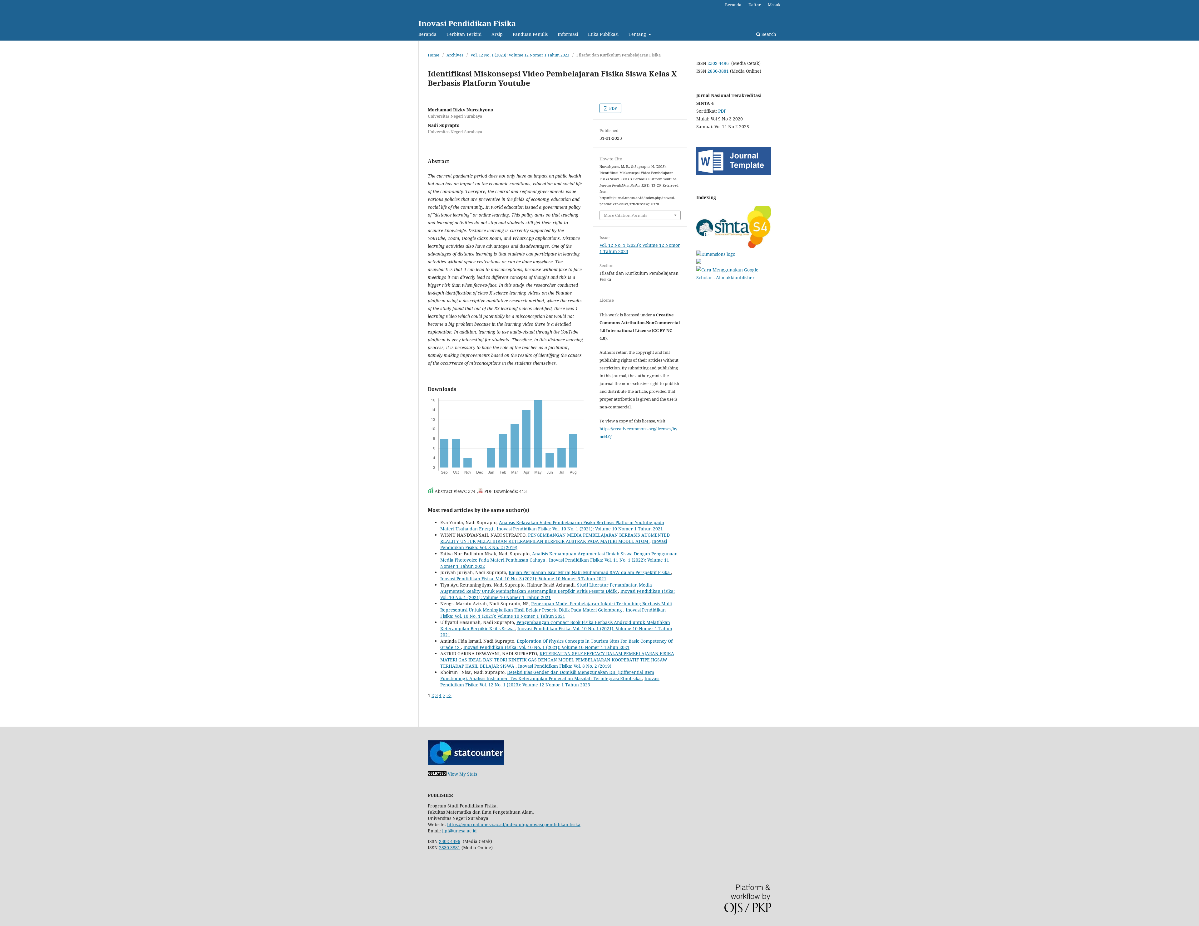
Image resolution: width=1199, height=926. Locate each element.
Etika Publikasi (603, 34)
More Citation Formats (625, 215)
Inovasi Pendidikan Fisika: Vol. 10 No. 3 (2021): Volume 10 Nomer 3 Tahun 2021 (523, 579)
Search (768, 34)
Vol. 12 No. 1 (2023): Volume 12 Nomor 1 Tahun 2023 (520, 55)
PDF (612, 108)
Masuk (774, 4)
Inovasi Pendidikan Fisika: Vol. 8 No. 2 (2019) (564, 666)
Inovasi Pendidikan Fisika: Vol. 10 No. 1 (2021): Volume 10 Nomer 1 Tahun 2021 (580, 529)
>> (449, 695)
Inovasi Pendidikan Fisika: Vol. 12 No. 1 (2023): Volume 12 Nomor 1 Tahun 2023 (549, 681)
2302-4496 (718, 63)
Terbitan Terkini (464, 34)
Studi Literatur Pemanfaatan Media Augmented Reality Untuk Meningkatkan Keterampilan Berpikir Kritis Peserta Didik (546, 588)
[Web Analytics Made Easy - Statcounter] (437, 774)
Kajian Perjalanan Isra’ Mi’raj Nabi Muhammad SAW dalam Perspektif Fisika (590, 572)
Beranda (427, 34)
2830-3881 (718, 71)
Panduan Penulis (530, 34)
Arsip (497, 34)
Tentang (638, 34)
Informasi (568, 34)
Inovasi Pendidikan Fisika (467, 23)
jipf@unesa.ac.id (459, 831)
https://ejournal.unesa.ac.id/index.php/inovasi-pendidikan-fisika (513, 824)
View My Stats (462, 774)
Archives (455, 55)
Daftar (754, 4)
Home (433, 55)
